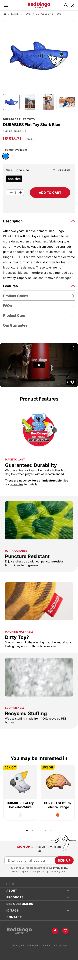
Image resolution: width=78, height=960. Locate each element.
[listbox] (38, 180)
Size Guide (64, 169)
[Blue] (5, 156)
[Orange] (57, 815)
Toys (27, 13)
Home (5, 14)
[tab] (39, 221)
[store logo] (39, 5)
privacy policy (60, 867)
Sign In (72, 5)
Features (10, 286)
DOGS (15, 13)
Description (12, 221)
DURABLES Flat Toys (48, 13)
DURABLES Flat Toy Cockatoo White (20, 805)
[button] (12, 102)
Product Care (14, 315)
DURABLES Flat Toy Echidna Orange (57, 805)
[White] (20, 815)
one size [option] (14, 179)
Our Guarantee (15, 325)
